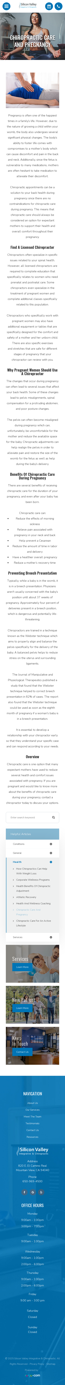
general (17, 853)
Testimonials (32, 1123)
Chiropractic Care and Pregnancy (28, 912)
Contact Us (22, 1052)
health (17, 862)
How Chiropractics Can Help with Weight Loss (31, 871)
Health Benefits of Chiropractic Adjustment (33, 888)
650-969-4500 (32, 1181)
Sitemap (50, 1364)
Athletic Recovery (26, 897)
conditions (18, 844)
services (17, 937)
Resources (32, 1137)
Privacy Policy (37, 1364)
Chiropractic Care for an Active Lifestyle (33, 923)
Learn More (22, 967)
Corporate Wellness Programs (33, 880)
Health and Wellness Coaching (33, 903)
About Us (32, 1103)
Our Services (33, 1110)
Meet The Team (32, 1116)
